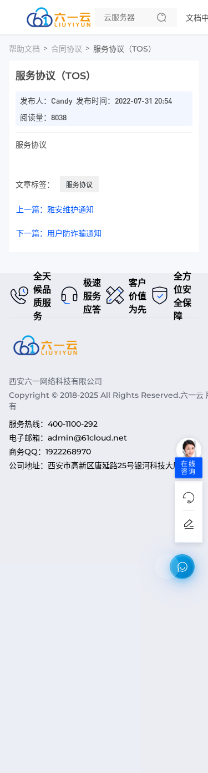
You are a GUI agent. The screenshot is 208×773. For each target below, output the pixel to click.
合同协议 (66, 49)
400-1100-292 (73, 424)
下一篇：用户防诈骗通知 (59, 233)
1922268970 (68, 452)
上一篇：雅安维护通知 (55, 209)
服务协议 (79, 185)
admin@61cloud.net (87, 438)
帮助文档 (24, 49)
